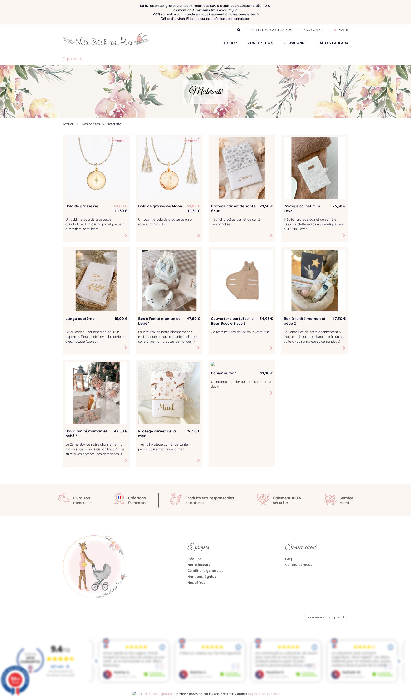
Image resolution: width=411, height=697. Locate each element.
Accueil (68, 124)
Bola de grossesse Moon (160, 206)
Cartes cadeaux (332, 42)
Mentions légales (201, 576)
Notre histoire (199, 565)
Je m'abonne (295, 42)
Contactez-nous (298, 565)
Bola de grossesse (81, 206)
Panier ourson (224, 373)
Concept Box (260, 42)
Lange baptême (79, 318)
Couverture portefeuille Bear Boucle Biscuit (232, 321)
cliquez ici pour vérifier (263, 694)
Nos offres (196, 582)
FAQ (288, 559)
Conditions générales (205, 571)
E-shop (230, 42)
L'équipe (194, 559)
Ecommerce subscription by (325, 617)
